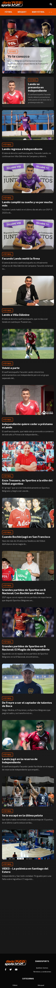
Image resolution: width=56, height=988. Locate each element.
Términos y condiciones (42, 972)
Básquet (22, 12)
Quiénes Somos (42, 968)
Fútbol (8, 12)
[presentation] (49, 12)
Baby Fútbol (38, 12)
